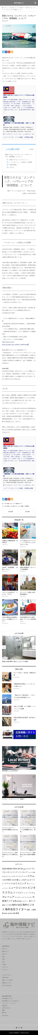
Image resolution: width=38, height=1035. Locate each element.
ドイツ (32, 885)
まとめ (12, 167)
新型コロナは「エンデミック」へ (19, 159)
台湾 (14, 903)
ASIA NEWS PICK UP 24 (12, 871)
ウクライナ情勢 (31, 874)
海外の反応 (17, 907)
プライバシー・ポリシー (9, 1005)
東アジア (32, 903)
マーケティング (20, 899)
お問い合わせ (6, 1010)
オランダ (11, 878)
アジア (28, 871)
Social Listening (6, 987)
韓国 (14, 915)
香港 (17, 915)
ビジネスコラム (6, 977)
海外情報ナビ (19, 3)
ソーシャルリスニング (15, 885)
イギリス (9, 874)
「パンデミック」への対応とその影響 (21, 162)
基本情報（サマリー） (23, 903)
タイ (28, 885)
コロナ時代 (7, 503)
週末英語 (10, 915)
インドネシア (23, 874)
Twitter (4, 1014)
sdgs (24, 871)
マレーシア (13, 503)
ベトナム (31, 895)
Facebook (5, 1017)
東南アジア (19, 503)
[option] (19, 650)
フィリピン (18, 894)
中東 (3, 961)
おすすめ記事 (19, 633)
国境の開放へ (14, 164)
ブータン (26, 894)
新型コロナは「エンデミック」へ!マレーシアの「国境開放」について (18, 156)
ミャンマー (28, 899)
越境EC (6, 915)
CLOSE (31, 149)
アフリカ (4, 971)
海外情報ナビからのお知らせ (10, 1002)
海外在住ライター (16, 911)
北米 (3, 964)
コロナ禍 (12, 506)
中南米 (4, 966)
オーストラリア (18, 878)
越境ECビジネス (7, 984)
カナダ (25, 878)
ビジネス (22, 890)
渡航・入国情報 (25, 506)
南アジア (8, 903)
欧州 (10, 907)
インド (15, 874)
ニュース (13, 889)
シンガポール (24, 882)
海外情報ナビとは (7, 1000)
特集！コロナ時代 (7, 982)
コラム (31, 878)
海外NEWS (5, 979)
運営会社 (4, 1007)
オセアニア (5, 878)
